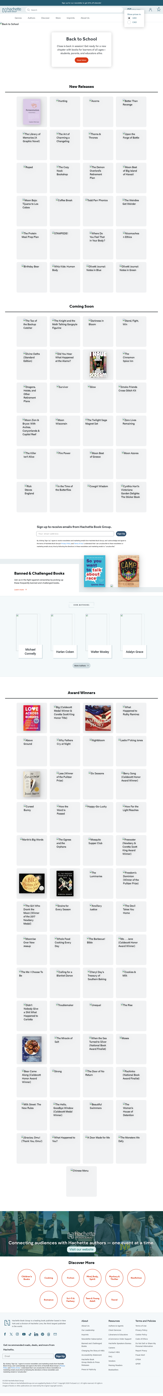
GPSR (137, 1363)
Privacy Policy (141, 1330)
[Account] (150, 10)
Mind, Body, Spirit (92, 1278)
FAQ (110, 1356)
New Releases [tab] (81, 86)
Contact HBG (114, 1352)
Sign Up (121, 533)
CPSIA (138, 1359)
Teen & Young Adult (92, 1299)
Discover (45, 18)
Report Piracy (141, 1350)
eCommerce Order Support (119, 1338)
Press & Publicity (89, 1369)
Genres (18, 18)
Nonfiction (136, 1278)
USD (134, 17)
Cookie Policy (141, 1334)
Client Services (114, 1330)
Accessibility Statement (92, 1354)
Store (58, 18)
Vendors (111, 1360)
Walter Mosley (100, 652)
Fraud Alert (140, 1354)
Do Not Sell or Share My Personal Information (145, 1344)
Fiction (70, 1278)
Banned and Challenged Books (92, 1344)
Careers (111, 1347)
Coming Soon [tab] (81, 306)
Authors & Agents (115, 1325)
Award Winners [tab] (81, 692)
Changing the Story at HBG (93, 1350)
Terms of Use (140, 1325)
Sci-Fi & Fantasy (70, 1299)
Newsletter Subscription (92, 1338)
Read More (81, 60)
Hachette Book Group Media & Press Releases (91, 1362)
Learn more (19, 589)
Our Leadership (88, 1330)
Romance (48, 1299)
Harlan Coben (65, 652)
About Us (85, 18)
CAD (134, 22)
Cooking (48, 1278)
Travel (114, 1299)
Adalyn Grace (134, 652)
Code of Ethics (141, 1338)
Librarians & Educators (118, 1334)
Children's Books (27, 1278)
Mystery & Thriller (114, 1278)
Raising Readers (115, 1365)
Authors (31, 18)
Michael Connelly (30, 651)
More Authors (80, 665)
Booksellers (113, 1369)
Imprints (71, 18)
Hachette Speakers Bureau (119, 1343)
